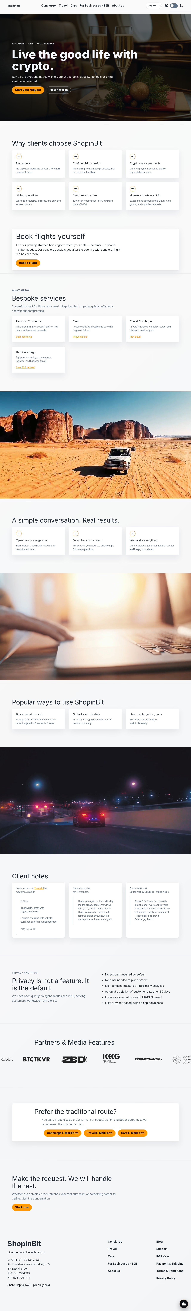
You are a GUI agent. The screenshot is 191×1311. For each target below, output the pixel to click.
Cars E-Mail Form (132, 1133)
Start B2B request (25, 367)
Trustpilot (39, 888)
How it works (59, 90)
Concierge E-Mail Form (62, 1133)
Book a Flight (28, 263)
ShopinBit (13, 5)
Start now (22, 1207)
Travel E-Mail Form (99, 1133)
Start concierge (24, 336)
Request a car (80, 336)
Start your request (28, 90)
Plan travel (135, 336)
